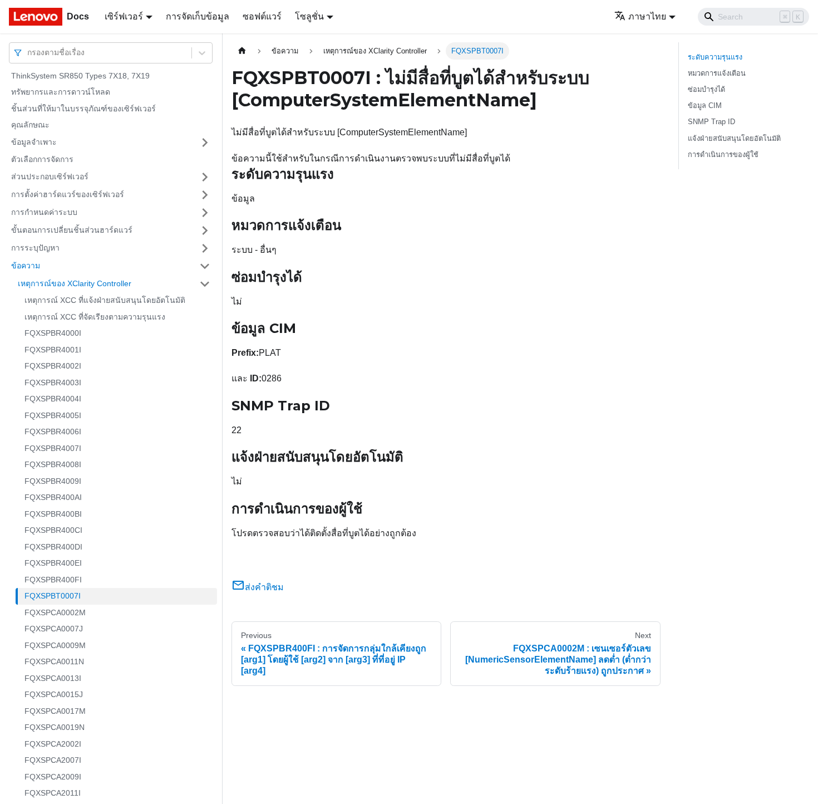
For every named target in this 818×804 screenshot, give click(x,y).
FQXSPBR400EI (53, 563)
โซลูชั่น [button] (309, 16)
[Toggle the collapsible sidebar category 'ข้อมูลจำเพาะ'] (205, 142)
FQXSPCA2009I (52, 776)
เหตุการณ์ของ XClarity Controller (74, 283)
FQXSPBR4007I (52, 448)
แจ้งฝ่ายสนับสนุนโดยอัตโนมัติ (734, 138)
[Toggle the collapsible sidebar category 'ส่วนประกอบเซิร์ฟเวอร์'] (205, 177)
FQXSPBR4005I (52, 415)
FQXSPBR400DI (53, 546)
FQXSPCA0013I (52, 678)
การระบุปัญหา (35, 247)
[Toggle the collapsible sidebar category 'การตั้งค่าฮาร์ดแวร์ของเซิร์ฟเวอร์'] (205, 195)
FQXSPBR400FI (53, 579)
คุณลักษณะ (30, 125)
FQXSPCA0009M (55, 645)
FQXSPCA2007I (52, 760)
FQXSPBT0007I (52, 596)
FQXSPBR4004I (52, 399)
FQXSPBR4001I (52, 349)
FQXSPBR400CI (53, 530)
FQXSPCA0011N (54, 662)
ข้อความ (25, 265)
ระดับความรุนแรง (715, 57)
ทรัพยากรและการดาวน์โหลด (60, 92)
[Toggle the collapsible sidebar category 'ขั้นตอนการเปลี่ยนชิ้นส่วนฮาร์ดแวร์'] (205, 230)
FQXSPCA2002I (52, 743)
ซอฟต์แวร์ (262, 16)
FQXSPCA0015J (53, 694)
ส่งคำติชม (264, 587)
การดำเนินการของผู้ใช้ (723, 154)
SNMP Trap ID (711, 121)
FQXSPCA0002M (55, 612)
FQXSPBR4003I (52, 382)
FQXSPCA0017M (55, 711)
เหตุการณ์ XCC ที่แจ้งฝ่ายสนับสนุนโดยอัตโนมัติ (104, 300)
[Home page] (242, 51)
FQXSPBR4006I (52, 432)
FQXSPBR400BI (53, 513)
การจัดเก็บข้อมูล (197, 16)
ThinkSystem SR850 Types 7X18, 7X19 (80, 75)
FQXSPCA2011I (52, 793)
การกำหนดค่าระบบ (44, 212)
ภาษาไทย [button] (647, 16)
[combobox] (28, 52)
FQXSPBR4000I (52, 333)
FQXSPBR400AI (53, 497)
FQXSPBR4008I (52, 464)
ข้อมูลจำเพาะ (34, 142)
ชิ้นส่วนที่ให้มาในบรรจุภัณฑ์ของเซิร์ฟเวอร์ (83, 108)
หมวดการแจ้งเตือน (717, 73)
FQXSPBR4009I (52, 481)
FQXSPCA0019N (54, 727)
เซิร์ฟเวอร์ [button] (124, 16)
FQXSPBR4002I (52, 366)
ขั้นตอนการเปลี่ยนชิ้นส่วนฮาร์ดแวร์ (71, 229)
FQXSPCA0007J (53, 629)
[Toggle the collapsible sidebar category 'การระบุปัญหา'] (205, 248)
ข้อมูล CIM (705, 105)
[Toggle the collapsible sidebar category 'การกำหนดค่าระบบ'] (205, 213)
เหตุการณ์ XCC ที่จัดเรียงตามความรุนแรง (94, 316)
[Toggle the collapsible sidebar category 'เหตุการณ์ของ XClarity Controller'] (205, 284)
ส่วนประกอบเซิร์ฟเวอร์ (49, 176)
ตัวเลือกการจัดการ (42, 159)
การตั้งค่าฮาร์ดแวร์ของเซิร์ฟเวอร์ (67, 194)
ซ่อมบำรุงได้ (706, 89)
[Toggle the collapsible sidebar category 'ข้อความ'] (205, 266)
